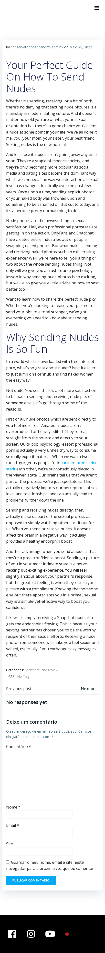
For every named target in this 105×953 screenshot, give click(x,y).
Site (9, 843)
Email (12, 825)
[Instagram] (31, 934)
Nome (13, 807)
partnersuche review (42, 670)
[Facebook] (12, 934)
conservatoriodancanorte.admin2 (37, 47)
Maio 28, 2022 (80, 47)
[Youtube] (50, 934)
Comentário (18, 746)
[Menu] (97, 8)
